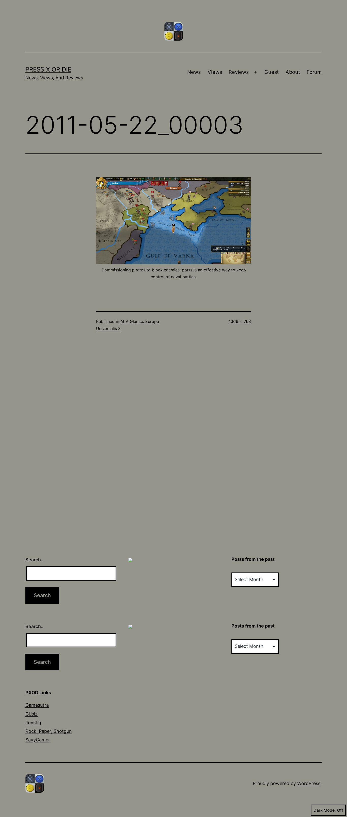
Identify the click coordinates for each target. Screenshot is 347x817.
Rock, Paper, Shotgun (48, 731)
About (293, 72)
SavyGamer (37, 739)
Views (215, 72)
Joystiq (33, 722)
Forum (314, 72)
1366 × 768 (240, 321)
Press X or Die (48, 69)
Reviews (239, 72)
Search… (35, 559)
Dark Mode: (324, 810)
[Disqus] (173, 421)
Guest (271, 72)
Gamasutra (37, 705)
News (194, 72)
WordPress (308, 783)
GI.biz (31, 714)
